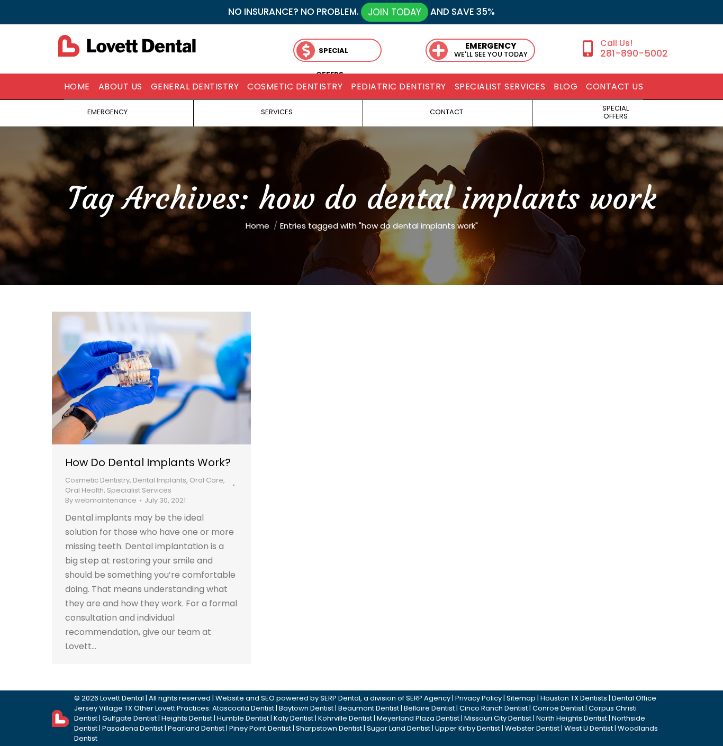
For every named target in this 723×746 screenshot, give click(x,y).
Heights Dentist (186, 718)
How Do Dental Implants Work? (148, 462)
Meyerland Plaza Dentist (418, 718)
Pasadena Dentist (132, 728)
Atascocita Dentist (243, 708)
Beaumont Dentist (368, 708)
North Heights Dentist (571, 718)
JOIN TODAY (394, 12)
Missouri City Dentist (497, 718)
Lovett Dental (122, 698)
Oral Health (84, 490)
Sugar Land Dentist (398, 728)
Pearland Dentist (196, 728)
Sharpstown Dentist (329, 728)
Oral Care (206, 480)
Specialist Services (139, 490)
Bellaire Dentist (429, 708)
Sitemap (521, 698)
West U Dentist (588, 728)
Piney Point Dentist (260, 728)
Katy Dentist (293, 718)
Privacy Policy (478, 698)
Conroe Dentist (558, 708)
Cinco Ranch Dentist (493, 708)
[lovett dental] (127, 46)
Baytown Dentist (306, 708)
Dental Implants (159, 480)
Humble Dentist (243, 718)
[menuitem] (77, 87)
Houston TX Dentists (573, 698)
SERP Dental (340, 698)
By (101, 500)
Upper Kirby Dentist (467, 728)
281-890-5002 (633, 53)
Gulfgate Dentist (129, 718)
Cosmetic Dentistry (97, 480)
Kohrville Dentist (345, 718)
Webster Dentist (532, 728)
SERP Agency (428, 698)
